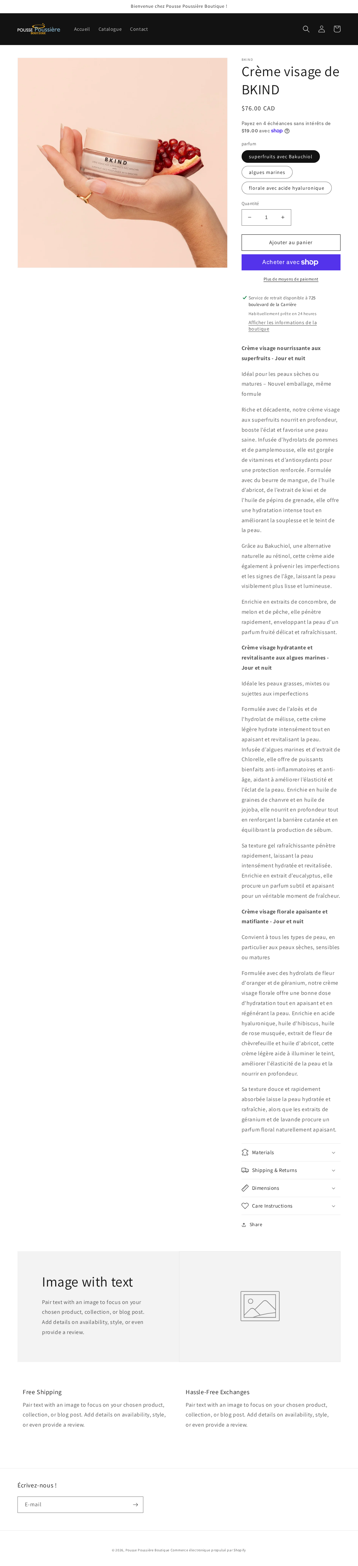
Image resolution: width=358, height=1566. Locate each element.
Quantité (250, 203)
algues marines (267, 172)
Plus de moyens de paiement (291, 279)
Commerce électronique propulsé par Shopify (208, 1550)
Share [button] (256, 1224)
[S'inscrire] (135, 1504)
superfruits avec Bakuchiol (281, 156)
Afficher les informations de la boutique (283, 325)
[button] (306, 29)
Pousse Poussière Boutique (148, 1550)
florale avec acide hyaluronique (286, 188)
